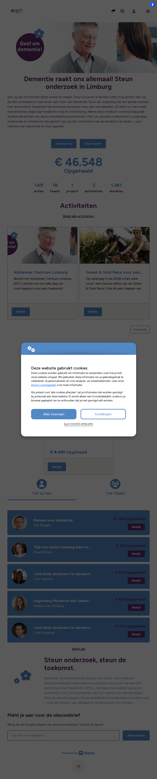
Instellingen (103, 414)
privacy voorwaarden (43, 385)
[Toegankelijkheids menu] (152, 4)
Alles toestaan (53, 414)
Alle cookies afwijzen (78, 424)
